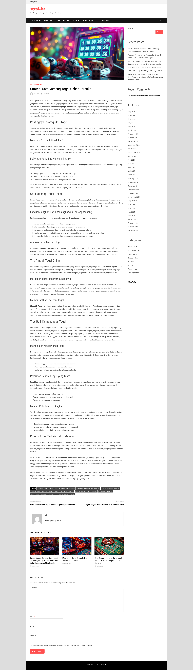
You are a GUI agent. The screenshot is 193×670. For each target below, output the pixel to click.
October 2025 (133, 149)
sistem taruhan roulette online (85, 491)
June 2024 (131, 208)
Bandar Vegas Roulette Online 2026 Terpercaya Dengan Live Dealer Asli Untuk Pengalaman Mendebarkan (44, 560)
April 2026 (131, 126)
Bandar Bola (48, 20)
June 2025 (131, 163)
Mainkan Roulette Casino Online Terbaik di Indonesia (74, 559)
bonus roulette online (45, 488)
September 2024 (134, 197)
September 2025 (134, 152)
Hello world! (155, 95)
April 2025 (131, 171)
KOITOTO (103, 664)
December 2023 (133, 230)
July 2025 (131, 160)
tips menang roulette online (64, 494)
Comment (34, 587)
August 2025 (132, 156)
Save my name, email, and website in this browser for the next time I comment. (62, 645)
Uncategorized (133, 273)
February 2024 (133, 223)
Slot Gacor (36, 20)
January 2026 (133, 137)
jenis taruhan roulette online (65, 488)
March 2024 (132, 219)
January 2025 (133, 182)
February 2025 (133, 178)
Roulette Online (63, 20)
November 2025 (134, 145)
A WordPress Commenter (138, 95)
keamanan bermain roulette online (88, 488)
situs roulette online (105, 491)
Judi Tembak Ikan (102, 20)
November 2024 (134, 189)
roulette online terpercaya (64, 491)
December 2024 (133, 186)
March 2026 (132, 130)
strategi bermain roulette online (42, 494)
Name (32, 617)
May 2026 (131, 123)
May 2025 (131, 167)
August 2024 (132, 201)
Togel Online (132, 269)
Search (130, 28)
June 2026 (131, 119)
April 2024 (131, 215)
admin (37, 94)
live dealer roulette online (111, 488)
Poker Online (88, 20)
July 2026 (131, 115)
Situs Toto (132, 282)
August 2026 (132, 111)
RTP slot (76, 20)
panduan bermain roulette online (42, 491)
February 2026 (133, 134)
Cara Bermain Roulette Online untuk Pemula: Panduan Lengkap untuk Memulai (108, 560)
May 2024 (131, 212)
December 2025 (133, 141)
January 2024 (133, 227)
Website (33, 635)
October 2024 (133, 193)
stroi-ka (38, 9)
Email (32, 626)
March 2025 (132, 175)
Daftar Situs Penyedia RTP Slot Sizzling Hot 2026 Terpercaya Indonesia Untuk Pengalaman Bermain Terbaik (145, 77)
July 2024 (131, 204)
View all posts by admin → (54, 521)
